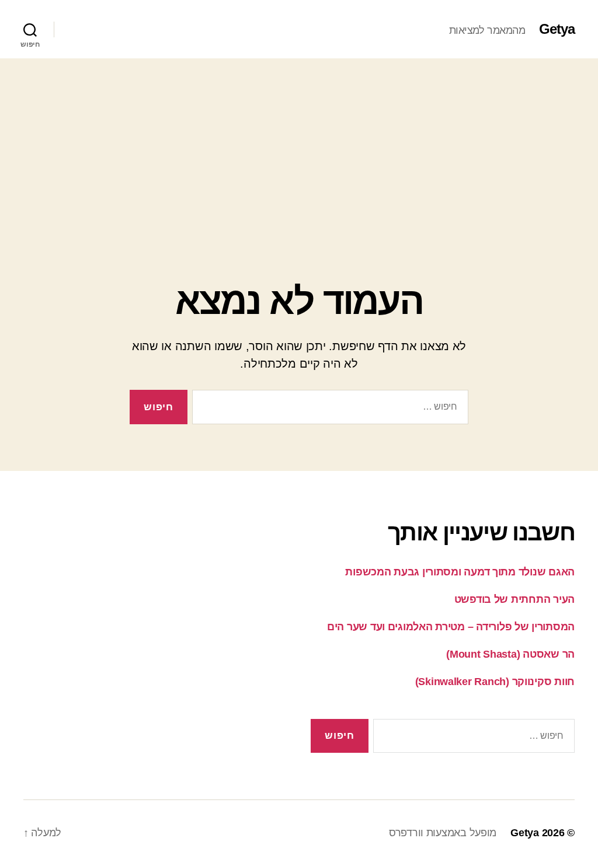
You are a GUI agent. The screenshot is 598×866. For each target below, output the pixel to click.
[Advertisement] (299, 146)
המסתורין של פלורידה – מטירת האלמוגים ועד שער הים (451, 627)
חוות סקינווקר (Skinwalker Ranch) (495, 681)
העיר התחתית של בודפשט (514, 599)
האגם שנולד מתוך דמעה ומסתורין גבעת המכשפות (460, 572)
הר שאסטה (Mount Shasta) (510, 654)
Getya (557, 29)
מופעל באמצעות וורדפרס (442, 833)
